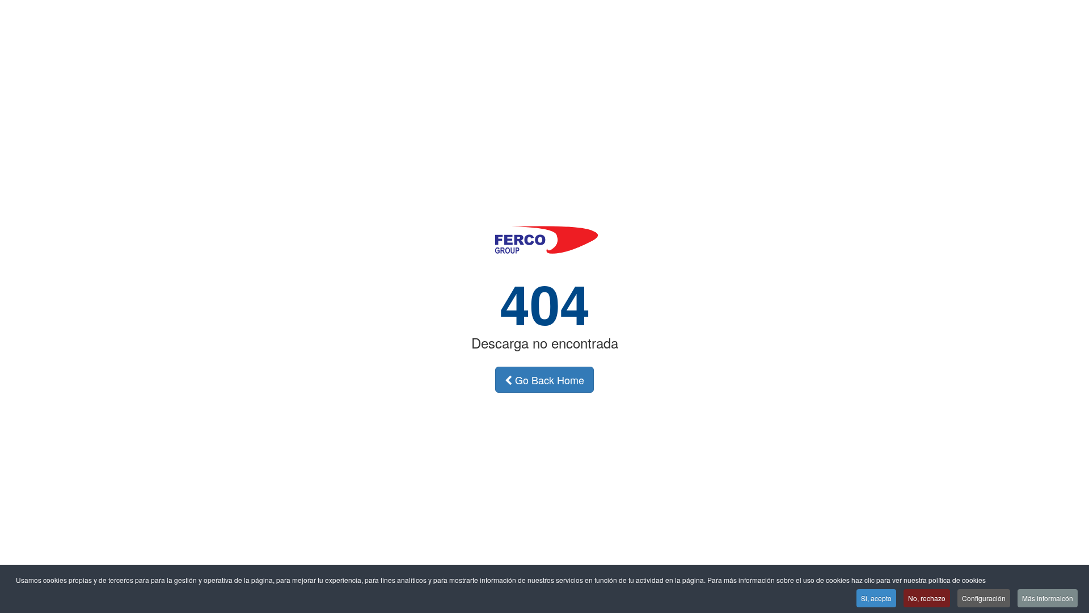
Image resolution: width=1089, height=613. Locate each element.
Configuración (984, 598)
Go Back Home (548, 379)
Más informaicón (1047, 598)
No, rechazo (927, 598)
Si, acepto (876, 598)
